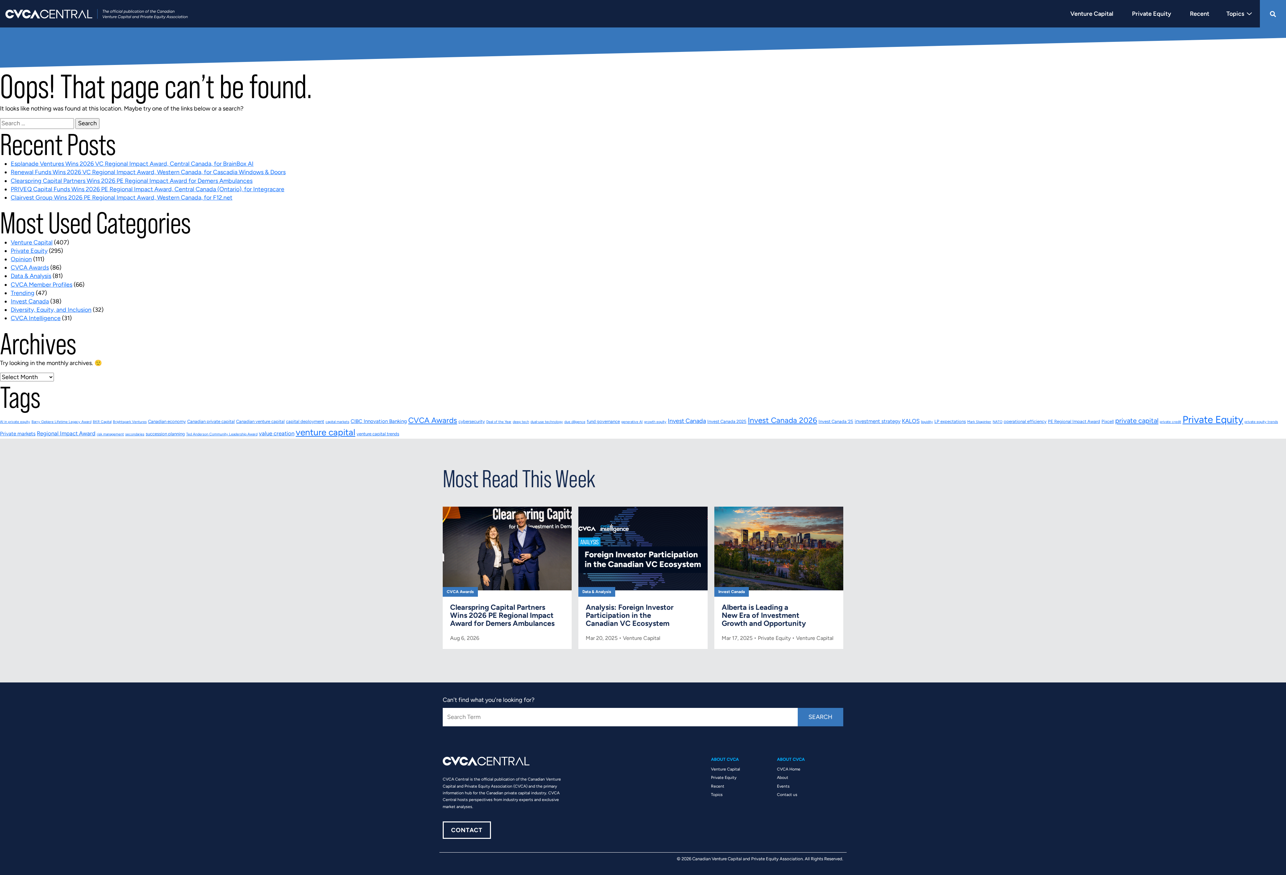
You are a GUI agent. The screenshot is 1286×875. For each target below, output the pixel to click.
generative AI (632, 422)
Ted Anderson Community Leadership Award (222, 434)
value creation (276, 433)
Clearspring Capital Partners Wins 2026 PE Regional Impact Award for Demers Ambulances (132, 181)
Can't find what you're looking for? (488, 700)
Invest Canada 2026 (782, 420)
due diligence (574, 422)
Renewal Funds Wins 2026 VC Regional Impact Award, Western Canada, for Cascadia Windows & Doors (148, 172)
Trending (22, 293)
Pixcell (1107, 421)
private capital (1136, 421)
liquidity (927, 422)
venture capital (325, 432)
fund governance (603, 421)
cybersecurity (471, 421)
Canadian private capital (211, 421)
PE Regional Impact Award (1074, 421)
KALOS (911, 421)
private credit (1170, 422)
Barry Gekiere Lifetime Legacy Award (61, 422)
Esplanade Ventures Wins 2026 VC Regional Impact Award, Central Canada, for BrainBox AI (132, 163)
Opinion (21, 259)
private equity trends (1261, 422)
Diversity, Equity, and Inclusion (51, 309)
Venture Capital (32, 242)
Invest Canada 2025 (726, 421)
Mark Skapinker (979, 422)
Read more (507, 578)
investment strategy (878, 421)
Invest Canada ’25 (835, 421)
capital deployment (305, 421)
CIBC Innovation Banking (379, 421)
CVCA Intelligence (36, 318)
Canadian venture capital (260, 421)
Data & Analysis (31, 276)
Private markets (17, 434)
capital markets (337, 422)
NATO (997, 422)
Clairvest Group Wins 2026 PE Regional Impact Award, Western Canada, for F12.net (121, 197)
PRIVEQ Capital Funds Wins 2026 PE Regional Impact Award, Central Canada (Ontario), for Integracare (147, 189)
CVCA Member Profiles (41, 284)
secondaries (134, 434)
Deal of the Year (498, 422)
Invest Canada (30, 301)
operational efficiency (1025, 421)
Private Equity (29, 250)
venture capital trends (378, 433)
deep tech (521, 422)
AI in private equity (15, 422)
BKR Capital (102, 422)
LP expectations (950, 421)
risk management (110, 434)
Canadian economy (167, 421)
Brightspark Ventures (130, 422)
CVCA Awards (30, 267)
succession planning (165, 433)
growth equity (655, 422)
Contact (467, 830)
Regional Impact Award (66, 433)
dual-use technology (546, 422)
